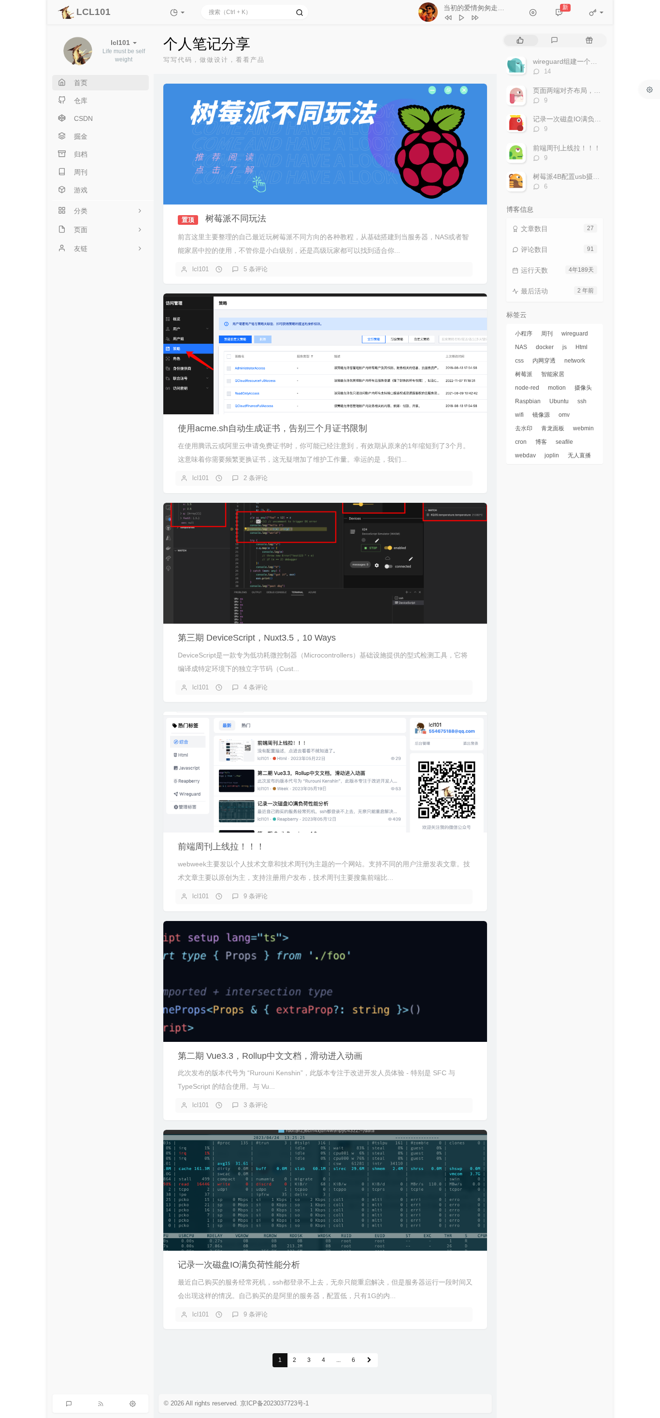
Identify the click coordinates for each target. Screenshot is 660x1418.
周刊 (547, 333)
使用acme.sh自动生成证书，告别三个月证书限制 (272, 428)
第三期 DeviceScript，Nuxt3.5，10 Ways (257, 638)
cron (521, 442)
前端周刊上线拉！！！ (221, 846)
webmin (583, 428)
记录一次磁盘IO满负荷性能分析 (239, 1265)
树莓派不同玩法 (235, 218)
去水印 (523, 428)
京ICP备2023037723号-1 (274, 1403)
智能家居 (552, 374)
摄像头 (583, 387)
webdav (525, 455)
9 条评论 (256, 896)
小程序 (523, 333)
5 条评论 (256, 269)
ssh (582, 401)
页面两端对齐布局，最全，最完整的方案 (594, 90)
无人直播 (579, 455)
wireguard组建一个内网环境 (575, 61)
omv (564, 414)
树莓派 (523, 374)
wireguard (574, 333)
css (519, 360)
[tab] (520, 40)
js (564, 347)
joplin (552, 455)
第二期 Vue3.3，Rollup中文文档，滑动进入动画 (270, 1056)
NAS (521, 347)
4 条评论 (256, 687)
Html (581, 347)
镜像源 (541, 414)
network (574, 360)
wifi (519, 414)
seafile (564, 442)
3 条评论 (256, 1105)
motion (557, 387)
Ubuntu (559, 401)
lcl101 (200, 269)
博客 (541, 442)
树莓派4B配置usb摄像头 (569, 176)
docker (545, 347)
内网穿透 (544, 360)
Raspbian (528, 401)
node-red (527, 387)
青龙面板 (552, 428)
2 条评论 (256, 478)
